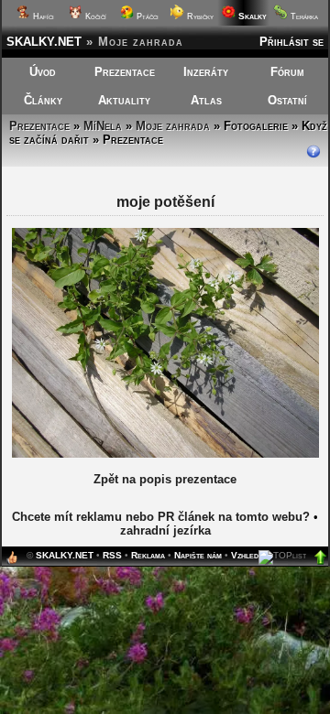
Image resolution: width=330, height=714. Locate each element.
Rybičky (199, 16)
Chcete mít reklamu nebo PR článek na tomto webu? (161, 517)
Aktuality (124, 100)
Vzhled (244, 555)
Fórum (287, 72)
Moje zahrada (173, 126)
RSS (112, 555)
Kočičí (94, 16)
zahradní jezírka (165, 530)
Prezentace (124, 72)
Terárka (303, 16)
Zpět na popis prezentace (165, 479)
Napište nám (198, 555)
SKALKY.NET (44, 42)
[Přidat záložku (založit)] (12, 562)
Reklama (148, 555)
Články (43, 100)
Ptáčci (146, 16)
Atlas (206, 100)
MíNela (102, 126)
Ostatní (287, 100)
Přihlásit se (291, 42)
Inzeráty (205, 72)
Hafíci (42, 16)
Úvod (42, 72)
